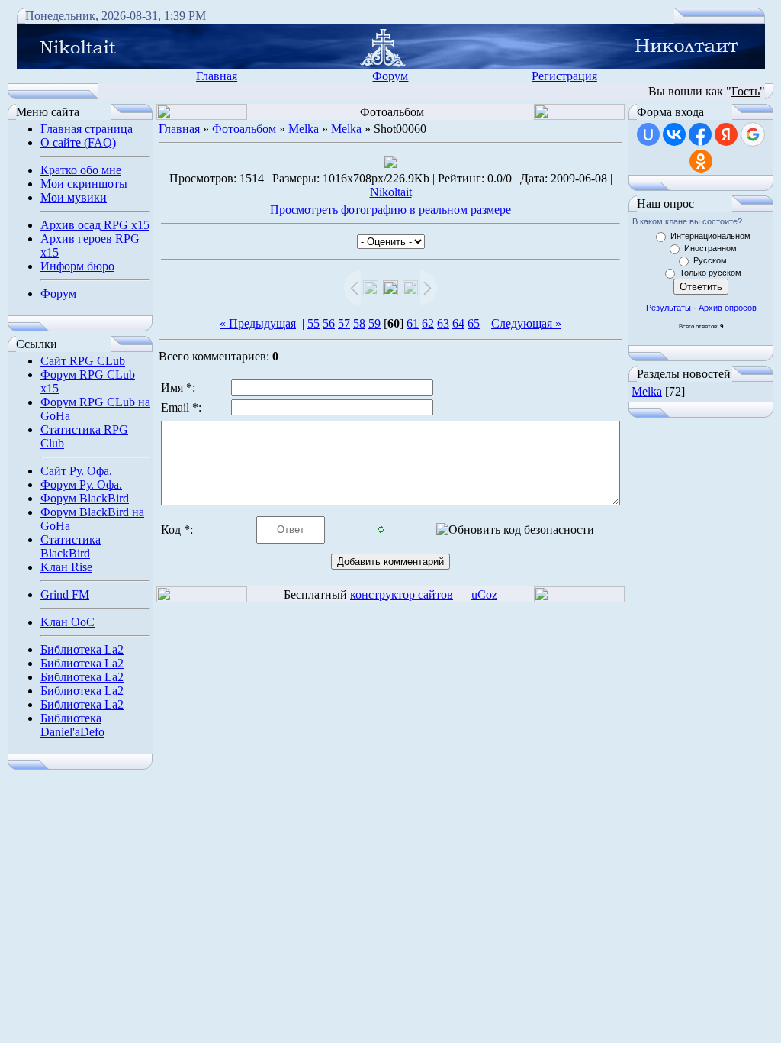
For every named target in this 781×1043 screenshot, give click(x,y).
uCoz (484, 594)
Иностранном (710, 248)
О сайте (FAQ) (78, 142)
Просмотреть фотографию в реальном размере (390, 209)
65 (474, 323)
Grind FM (64, 594)
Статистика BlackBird (70, 546)
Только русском (710, 272)
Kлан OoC (67, 621)
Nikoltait (391, 192)
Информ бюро (77, 266)
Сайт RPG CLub (82, 360)
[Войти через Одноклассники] (700, 161)
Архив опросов (728, 307)
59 (374, 323)
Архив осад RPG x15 (94, 224)
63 (443, 323)
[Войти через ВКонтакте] (674, 134)
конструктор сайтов (401, 594)
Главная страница (86, 128)
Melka (303, 128)
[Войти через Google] (753, 134)
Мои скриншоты (83, 183)
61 (413, 323)
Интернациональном (710, 236)
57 (344, 323)
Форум (390, 75)
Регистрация (564, 75)
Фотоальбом (244, 128)
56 (329, 323)
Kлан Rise (66, 566)
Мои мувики (73, 197)
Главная (216, 75)
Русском (710, 260)
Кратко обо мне (80, 169)
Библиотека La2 (82, 649)
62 (428, 323)
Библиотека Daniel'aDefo (72, 725)
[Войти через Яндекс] (726, 134)
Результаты (668, 307)
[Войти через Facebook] (700, 134)
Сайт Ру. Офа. (76, 470)
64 (458, 323)
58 (359, 323)
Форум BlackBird (84, 498)
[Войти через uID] (648, 134)
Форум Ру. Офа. (81, 484)
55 (313, 323)
